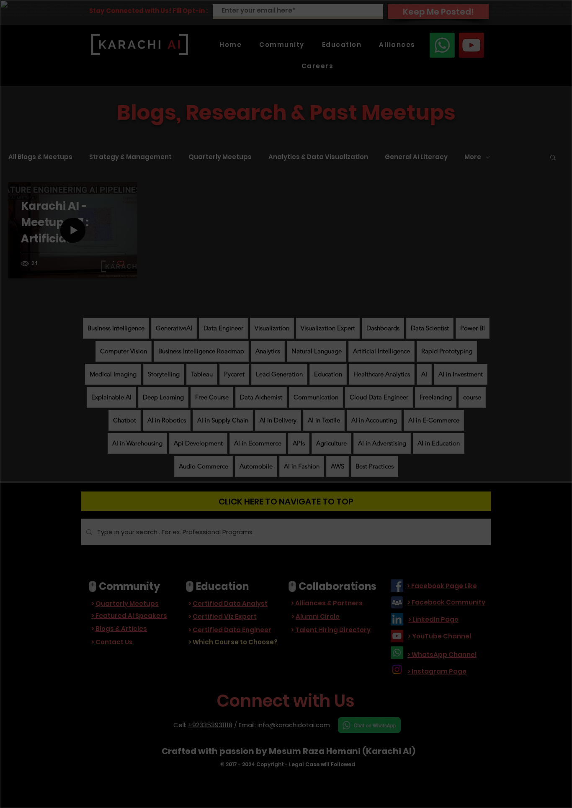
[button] (285, 499)
